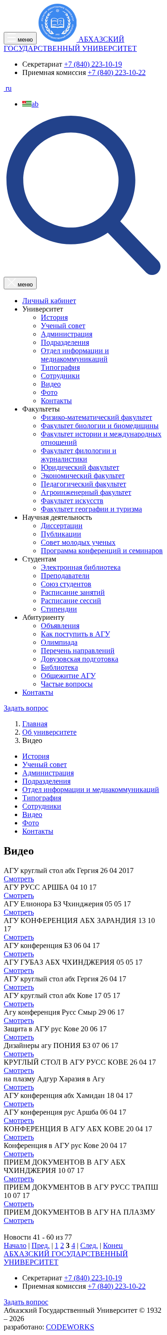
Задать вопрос (26, 708)
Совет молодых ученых (78, 542)
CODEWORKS (70, 1327)
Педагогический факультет (83, 484)
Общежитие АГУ (68, 676)
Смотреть (19, 879)
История (54, 317)
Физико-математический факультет (96, 417)
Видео (51, 384)
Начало (15, 1245)
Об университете (49, 732)
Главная (34, 724)
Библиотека (59, 667)
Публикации (61, 534)
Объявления (60, 626)
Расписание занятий (73, 592)
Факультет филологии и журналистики (78, 455)
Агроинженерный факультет (86, 492)
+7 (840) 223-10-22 (117, 72)
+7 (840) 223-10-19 (93, 64)
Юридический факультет (80, 467)
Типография (60, 367)
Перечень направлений (78, 651)
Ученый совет (63, 326)
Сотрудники (60, 376)
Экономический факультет (83, 476)
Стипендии (59, 609)
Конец (113, 1245)
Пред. (41, 1245)
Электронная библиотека (81, 567)
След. (89, 1245)
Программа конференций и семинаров (102, 551)
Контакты (56, 401)
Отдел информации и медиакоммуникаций (75, 355)
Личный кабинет (49, 301)
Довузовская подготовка (79, 659)
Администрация (66, 334)
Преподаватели (65, 576)
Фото (49, 392)
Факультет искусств (72, 501)
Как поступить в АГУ (75, 634)
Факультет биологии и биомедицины (100, 426)
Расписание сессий (71, 601)
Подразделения (65, 342)
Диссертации (62, 526)
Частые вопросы (67, 684)
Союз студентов (66, 584)
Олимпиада (59, 642)
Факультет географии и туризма (91, 509)
